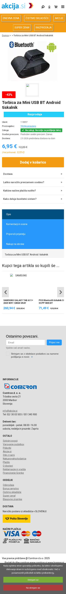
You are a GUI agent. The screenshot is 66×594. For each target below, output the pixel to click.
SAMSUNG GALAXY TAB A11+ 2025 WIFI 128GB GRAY (18, 301)
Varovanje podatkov (13, 444)
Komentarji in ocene (16, 224)
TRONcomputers (28, 126)
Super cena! (9, 495)
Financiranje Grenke (13, 473)
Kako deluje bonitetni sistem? (20, 199)
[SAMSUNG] (19, 275)
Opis (8, 214)
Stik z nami (9, 455)
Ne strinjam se (33, 588)
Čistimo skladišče (12, 492)
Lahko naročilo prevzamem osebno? (23, 182)
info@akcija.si (10, 410)
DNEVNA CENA (11, 18)
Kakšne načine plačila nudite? (19, 190)
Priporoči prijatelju (15, 234)
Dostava (8, 174)
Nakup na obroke (15, 244)
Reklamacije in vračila (14, 469)
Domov (5, 35)
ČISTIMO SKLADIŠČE (37, 18)
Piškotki (7, 448)
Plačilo (6, 462)
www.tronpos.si (56, 562)
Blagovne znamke (12, 499)
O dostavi (8, 465)
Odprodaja (8, 485)
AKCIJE (59, 18)
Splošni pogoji (10, 440)
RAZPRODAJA (44, 27)
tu (53, 573)
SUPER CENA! (22, 27)
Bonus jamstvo (11, 488)
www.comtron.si (38, 562)
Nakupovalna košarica (14, 458)
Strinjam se (33, 580)
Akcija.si (7, 451)
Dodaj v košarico (33, 162)
